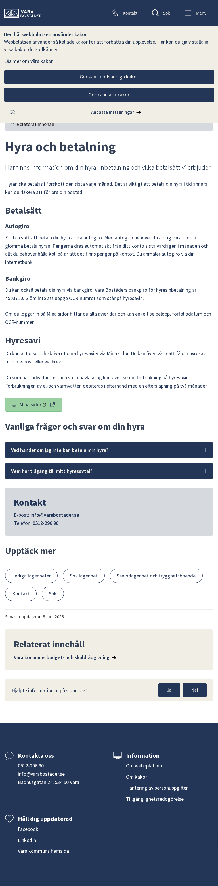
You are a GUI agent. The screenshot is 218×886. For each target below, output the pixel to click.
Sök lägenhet (84, 575)
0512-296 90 (45, 523)
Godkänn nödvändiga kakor (109, 76)
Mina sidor (40, 405)
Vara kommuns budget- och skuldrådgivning (62, 657)
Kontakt (21, 593)
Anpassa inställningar (112, 112)
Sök (53, 593)
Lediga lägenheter (31, 575)
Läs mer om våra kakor (28, 61)
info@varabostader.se (54, 515)
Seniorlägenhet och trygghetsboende (156, 575)
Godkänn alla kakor (109, 94)
